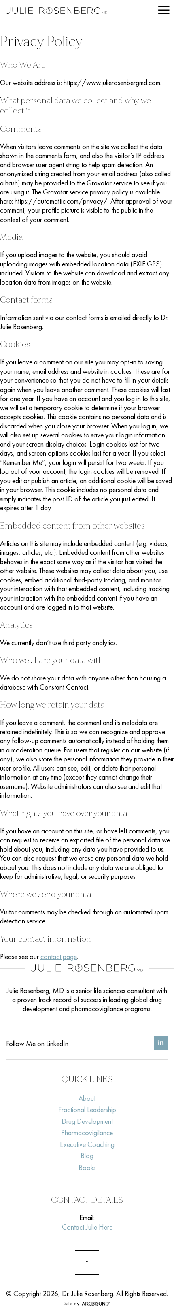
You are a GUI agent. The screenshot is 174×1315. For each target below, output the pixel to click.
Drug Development (87, 1121)
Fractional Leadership (87, 1109)
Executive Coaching (87, 1144)
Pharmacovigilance (87, 1132)
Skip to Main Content (6, 12)
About (87, 1098)
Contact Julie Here (87, 1227)
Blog (87, 1155)
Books (87, 1167)
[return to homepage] (56, 12)
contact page (58, 956)
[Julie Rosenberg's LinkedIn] (161, 1047)
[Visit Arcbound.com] (96, 1303)
